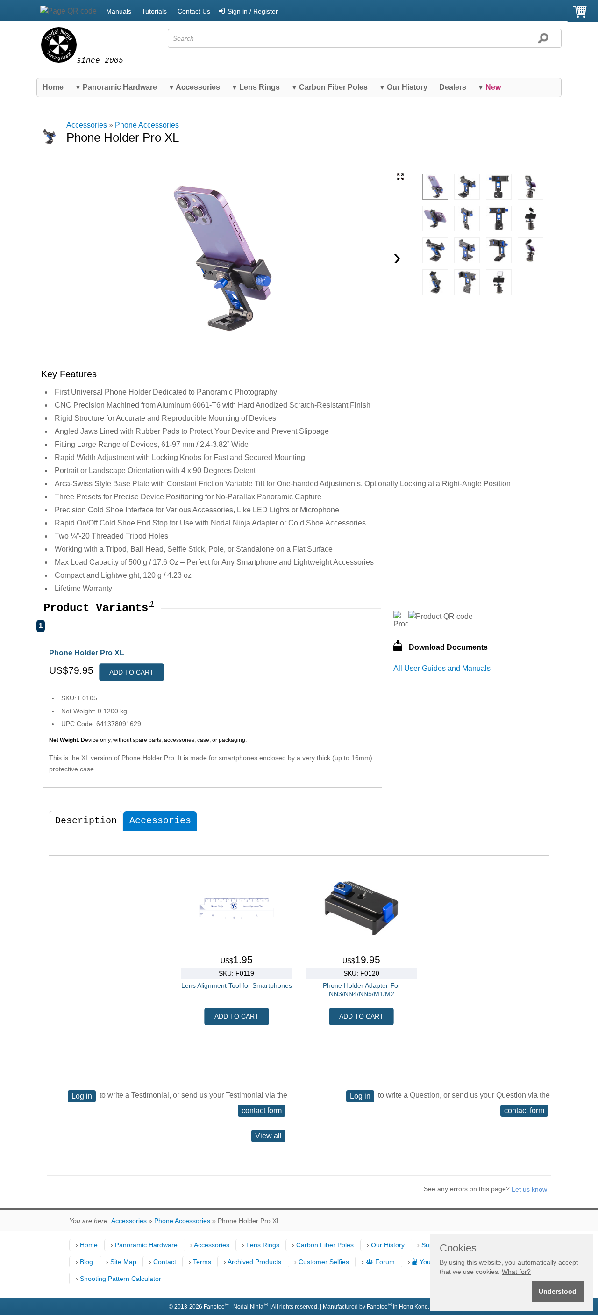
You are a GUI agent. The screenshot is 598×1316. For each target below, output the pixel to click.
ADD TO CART (131, 672)
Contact (164, 1262)
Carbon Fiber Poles (330, 87)
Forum (385, 1262)
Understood (558, 1291)
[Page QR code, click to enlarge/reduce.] (68, 11)
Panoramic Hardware (116, 87)
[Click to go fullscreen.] (400, 176)
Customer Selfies (324, 1262)
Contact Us (194, 11)
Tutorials (154, 11)
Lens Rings (256, 87)
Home (53, 87)
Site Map (123, 1262)
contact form (262, 1111)
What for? (516, 1271)
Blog (86, 1262)
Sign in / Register (253, 11)
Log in (81, 1096)
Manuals (118, 11)
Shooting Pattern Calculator (120, 1278)
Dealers (452, 87)
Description (86, 820)
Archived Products (254, 1262)
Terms (202, 1262)
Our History (403, 87)
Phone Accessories (147, 125)
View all (268, 1136)
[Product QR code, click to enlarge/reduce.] (440, 616)
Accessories (194, 87)
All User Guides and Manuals (442, 668)
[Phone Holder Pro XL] (435, 187)
